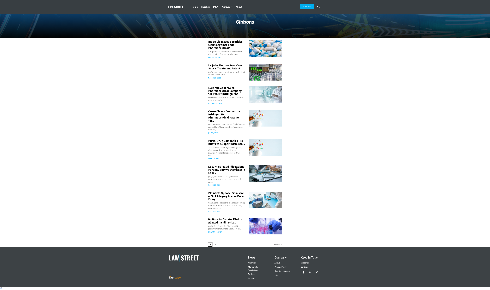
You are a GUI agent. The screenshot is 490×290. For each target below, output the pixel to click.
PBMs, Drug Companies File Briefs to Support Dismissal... (226, 142)
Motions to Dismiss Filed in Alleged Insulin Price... (225, 221)
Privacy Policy (280, 267)
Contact (304, 267)
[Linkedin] (310, 272)
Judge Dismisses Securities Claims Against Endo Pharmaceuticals (225, 45)
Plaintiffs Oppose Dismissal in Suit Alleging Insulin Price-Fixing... (226, 196)
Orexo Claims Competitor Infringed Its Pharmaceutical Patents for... (224, 116)
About (277, 262)
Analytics (252, 262)
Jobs (276, 275)
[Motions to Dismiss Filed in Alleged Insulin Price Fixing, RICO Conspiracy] (265, 226)
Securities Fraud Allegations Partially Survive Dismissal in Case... (226, 170)
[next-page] (221, 244)
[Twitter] (316, 272)
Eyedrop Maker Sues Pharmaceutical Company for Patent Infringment (225, 91)
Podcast (251, 274)
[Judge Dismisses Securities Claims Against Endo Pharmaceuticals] (265, 48)
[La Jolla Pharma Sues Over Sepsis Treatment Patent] (265, 72)
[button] (318, 7)
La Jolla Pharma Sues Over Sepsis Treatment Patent (225, 67)
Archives (251, 278)
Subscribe (305, 262)
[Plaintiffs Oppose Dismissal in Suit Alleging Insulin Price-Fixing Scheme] (265, 200)
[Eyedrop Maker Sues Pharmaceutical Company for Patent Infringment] (265, 94)
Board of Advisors (282, 271)
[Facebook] (303, 272)
